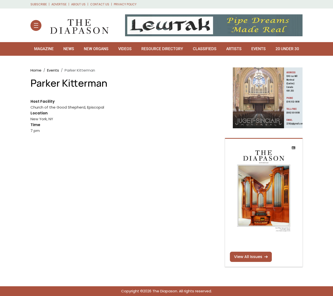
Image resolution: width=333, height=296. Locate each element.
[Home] (76, 25)
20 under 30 (287, 48)
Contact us (99, 4)
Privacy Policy (125, 4)
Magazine (44, 48)
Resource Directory (162, 48)
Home (35, 70)
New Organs (96, 48)
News (68, 48)
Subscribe (38, 4)
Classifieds (204, 48)
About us (78, 4)
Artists (234, 48)
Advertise (59, 4)
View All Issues (248, 256)
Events (258, 48)
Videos (125, 48)
